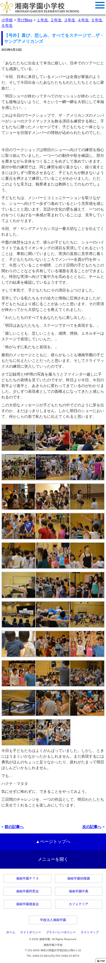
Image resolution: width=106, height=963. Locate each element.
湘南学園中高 (78, 891)
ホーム (10, 932)
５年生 (96, 20)
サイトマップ (90, 932)
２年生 (56, 20)
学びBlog (24, 20)
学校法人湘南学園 (53, 920)
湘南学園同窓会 (27, 891)
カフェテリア (78, 904)
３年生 (69, 20)
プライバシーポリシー (61, 932)
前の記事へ (14, 826)
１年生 (42, 20)
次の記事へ (91, 826)
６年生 (7, 25)
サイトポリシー (30, 932)
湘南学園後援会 (27, 904)
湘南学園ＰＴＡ (27, 878)
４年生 (83, 20)
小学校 (7, 20)
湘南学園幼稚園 (78, 878)
